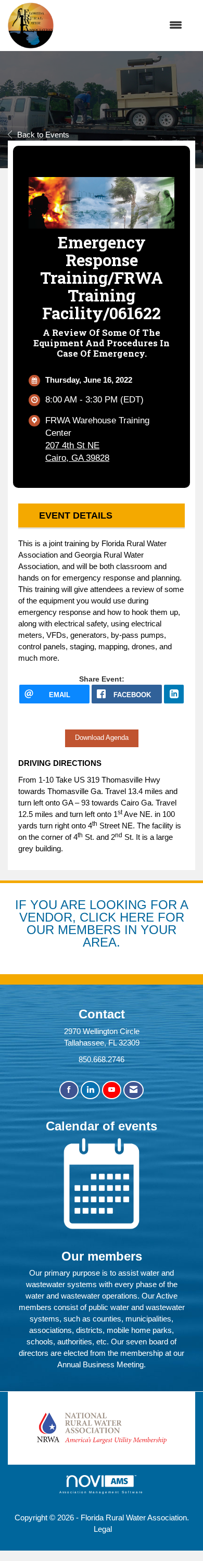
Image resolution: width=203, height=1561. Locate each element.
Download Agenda (102, 737)
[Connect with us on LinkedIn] (90, 1090)
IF (22, 905)
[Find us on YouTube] (111, 1090)
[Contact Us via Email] (133, 1090)
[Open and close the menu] (123, 25)
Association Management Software (101, 1492)
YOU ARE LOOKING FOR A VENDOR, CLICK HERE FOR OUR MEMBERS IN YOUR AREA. (103, 923)
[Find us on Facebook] (69, 1090)
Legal (103, 1529)
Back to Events (43, 134)
